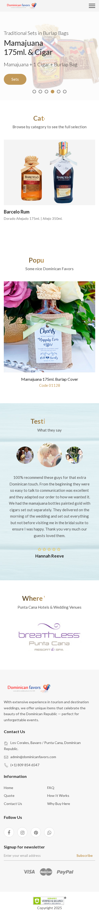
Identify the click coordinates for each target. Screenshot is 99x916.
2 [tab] (40, 91)
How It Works (58, 795)
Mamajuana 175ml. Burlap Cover (49, 379)
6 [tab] (65, 91)
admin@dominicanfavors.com (33, 757)
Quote (9, 795)
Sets (15, 79)
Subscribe (84, 855)
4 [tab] (52, 91)
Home (8, 787)
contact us (13, 803)
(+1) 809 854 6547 (24, 765)
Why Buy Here (58, 803)
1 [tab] (34, 91)
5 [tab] (58, 91)
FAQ (50, 787)
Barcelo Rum (16, 212)
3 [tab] (46, 91)
